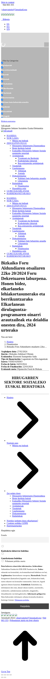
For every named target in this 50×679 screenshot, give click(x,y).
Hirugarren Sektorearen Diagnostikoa (28, 496)
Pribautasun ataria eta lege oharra (24, 620)
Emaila (4, 535)
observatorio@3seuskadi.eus (14, 9)
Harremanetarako (14, 526)
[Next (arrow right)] (5, 677)
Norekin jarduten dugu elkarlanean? (22, 521)
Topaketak (16, 508)
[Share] (5, 674)
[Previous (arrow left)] (2, 677)
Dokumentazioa (19, 513)
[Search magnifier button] (46, 44)
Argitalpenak (18, 506)
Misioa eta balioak (20, 445)
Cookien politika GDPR (17, 523)
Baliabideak (17, 516)
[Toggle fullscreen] (8, 674)
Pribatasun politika (22, 600)
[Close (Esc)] (2, 674)
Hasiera (10, 397)
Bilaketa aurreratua (8, 121)
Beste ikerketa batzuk (21, 498)
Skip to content (7, 2)
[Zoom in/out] (10, 674)
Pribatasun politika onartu (15, 561)
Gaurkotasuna (18, 511)
